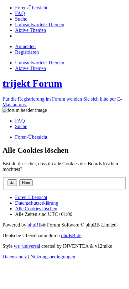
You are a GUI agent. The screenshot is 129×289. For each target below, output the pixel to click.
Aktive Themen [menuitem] (30, 68)
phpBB (35, 224)
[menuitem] (31, 7)
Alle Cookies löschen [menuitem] (36, 208)
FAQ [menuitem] (20, 120)
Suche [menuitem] (21, 126)
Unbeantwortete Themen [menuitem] (39, 62)
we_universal (27, 246)
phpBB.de (71, 235)
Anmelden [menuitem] (25, 46)
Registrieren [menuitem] (27, 52)
